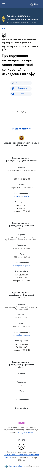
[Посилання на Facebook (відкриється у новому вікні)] (19, 440)
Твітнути (22, 94)
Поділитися (22, 88)
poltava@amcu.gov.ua (21, 335)
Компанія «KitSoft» (16, 466)
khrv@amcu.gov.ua (25, 432)
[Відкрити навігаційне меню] (3, 4)
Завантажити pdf (22, 83)
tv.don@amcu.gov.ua (21, 266)
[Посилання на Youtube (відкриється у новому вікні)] (23, 440)
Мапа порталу (20, 129)
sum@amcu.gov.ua (21, 196)
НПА (3, 29)
